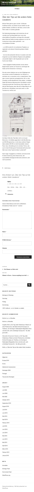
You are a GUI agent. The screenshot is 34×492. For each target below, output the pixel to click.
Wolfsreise (9, 2)
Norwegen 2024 (6, 370)
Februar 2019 (5, 423)
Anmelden (5, 465)
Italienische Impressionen (8, 367)
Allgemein (4, 357)
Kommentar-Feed (6, 472)
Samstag (4, 298)
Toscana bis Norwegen (8, 377)
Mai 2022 (4, 396)
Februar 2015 (5, 452)
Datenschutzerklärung (7, 486)
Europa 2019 (5, 360)
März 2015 (5, 449)
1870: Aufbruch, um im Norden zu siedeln (13, 308)
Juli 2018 (4, 426)
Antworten (10, 194)
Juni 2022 (4, 393)
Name (4, 232)
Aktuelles (12, 318)
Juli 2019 (4, 409)
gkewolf (15, 14)
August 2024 (5, 387)
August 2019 (5, 406)
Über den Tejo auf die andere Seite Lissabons (19, 347)
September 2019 (6, 403)
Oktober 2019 (5, 400)
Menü (17, 8)
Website (4, 248)
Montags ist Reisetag (7, 295)
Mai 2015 (4, 442)
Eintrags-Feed (6, 468)
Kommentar (6, 209)
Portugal (8, 168)
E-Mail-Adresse (7, 240)
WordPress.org (6, 475)
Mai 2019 (4, 416)
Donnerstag (5, 305)
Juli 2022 (4, 390)
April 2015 (5, 445)
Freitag (4, 301)
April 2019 (5, 419)
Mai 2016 (4, 436)
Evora (3, 363)
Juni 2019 (4, 413)
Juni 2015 (4, 439)
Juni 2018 (4, 429)
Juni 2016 (4, 432)
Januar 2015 (5, 455)
